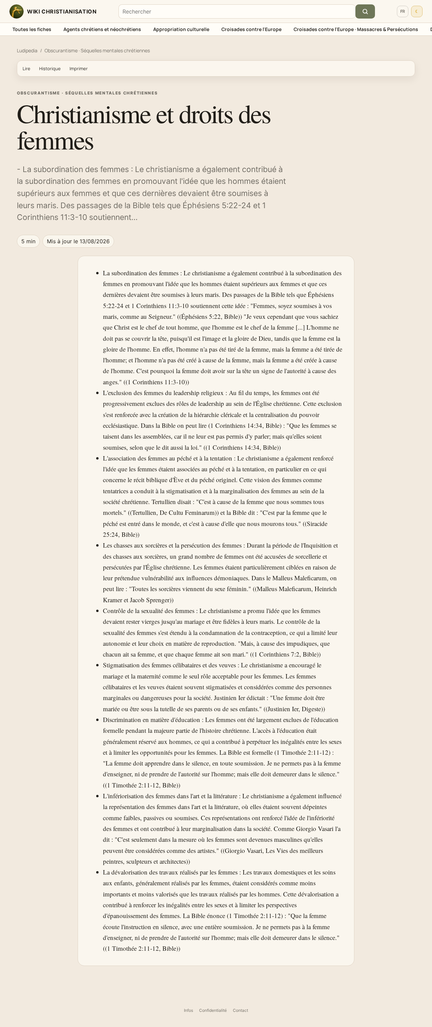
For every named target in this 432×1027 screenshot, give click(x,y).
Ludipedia (27, 50)
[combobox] (236, 11)
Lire (26, 68)
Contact (240, 1010)
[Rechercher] (365, 11)
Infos (188, 1010)
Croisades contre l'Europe (251, 29)
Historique (50, 68)
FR (402, 11)
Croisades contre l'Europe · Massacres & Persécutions (356, 29)
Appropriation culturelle (181, 29)
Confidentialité (213, 1010)
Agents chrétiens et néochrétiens (102, 29)
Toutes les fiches (31, 29)
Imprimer (79, 68)
